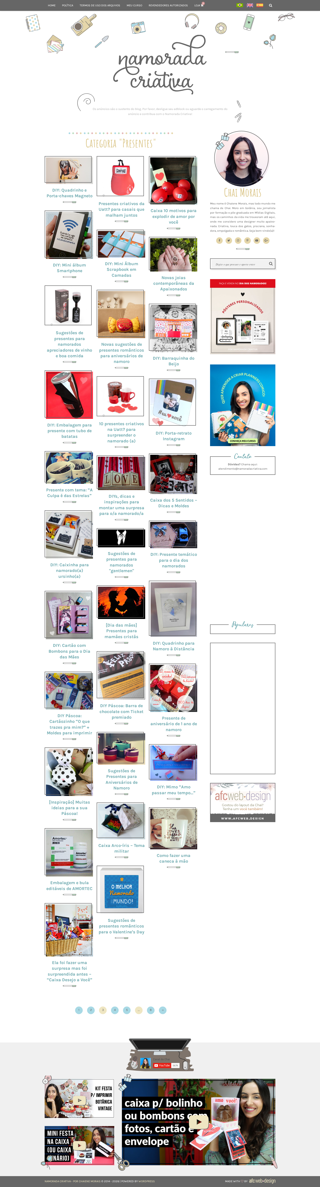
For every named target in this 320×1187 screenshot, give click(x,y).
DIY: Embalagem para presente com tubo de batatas (69, 430)
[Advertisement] (160, 111)
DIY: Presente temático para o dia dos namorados (173, 560)
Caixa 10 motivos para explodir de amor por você (174, 216)
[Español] (259, 5)
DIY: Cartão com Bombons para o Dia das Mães (69, 651)
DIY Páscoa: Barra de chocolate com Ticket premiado (121, 711)
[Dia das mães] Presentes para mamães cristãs (121, 630)
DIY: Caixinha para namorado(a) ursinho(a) (69, 570)
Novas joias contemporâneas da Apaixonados (173, 283)
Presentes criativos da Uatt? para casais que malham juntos (122, 209)
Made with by (236, 1181)
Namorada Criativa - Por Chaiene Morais (73, 1181)
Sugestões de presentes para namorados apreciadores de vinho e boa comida (69, 344)
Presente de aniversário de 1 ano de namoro (173, 723)
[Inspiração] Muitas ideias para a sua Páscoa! (69, 807)
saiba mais (69, 170)
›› (163, 1010)
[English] (249, 5)
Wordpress (146, 1181)
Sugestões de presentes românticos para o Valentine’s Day (121, 926)
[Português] (239, 5)
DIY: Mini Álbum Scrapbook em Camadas (121, 269)
